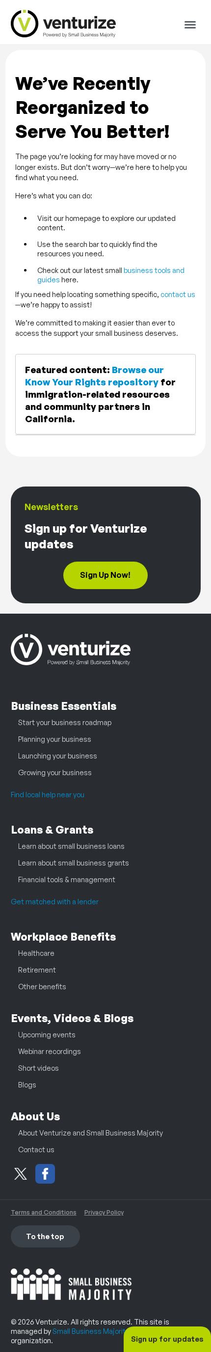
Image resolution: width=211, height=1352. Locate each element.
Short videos (38, 1067)
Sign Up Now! (105, 575)
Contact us (36, 1149)
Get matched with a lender (55, 901)
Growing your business (55, 772)
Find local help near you (47, 794)
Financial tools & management (66, 879)
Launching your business (57, 755)
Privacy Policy (104, 1212)
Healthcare (36, 952)
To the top (45, 1236)
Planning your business (54, 738)
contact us (177, 294)
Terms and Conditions (44, 1212)
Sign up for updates (167, 1338)
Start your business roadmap (64, 722)
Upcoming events (47, 1034)
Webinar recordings (49, 1051)
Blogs (27, 1084)
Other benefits (42, 986)
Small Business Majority (91, 1330)
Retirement (37, 969)
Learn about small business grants (73, 862)
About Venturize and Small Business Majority (90, 1132)
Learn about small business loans (71, 845)
